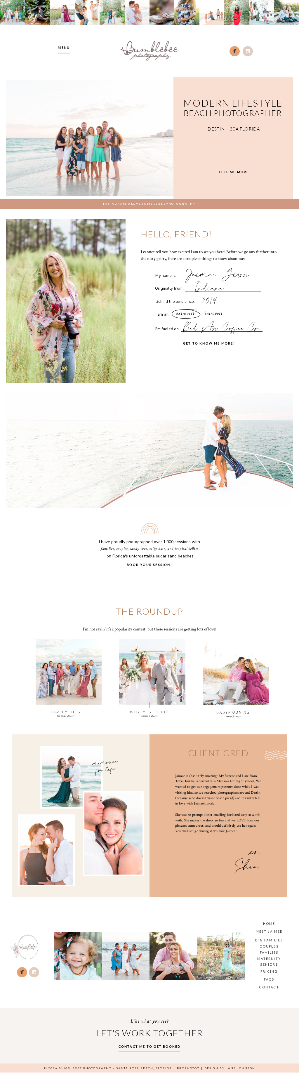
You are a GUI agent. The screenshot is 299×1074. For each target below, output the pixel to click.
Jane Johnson (240, 1068)
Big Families (269, 940)
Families (269, 952)
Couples (269, 946)
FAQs (269, 979)
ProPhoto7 (188, 1068)
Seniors (269, 964)
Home (269, 923)
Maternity (269, 958)
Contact (269, 987)
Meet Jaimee (269, 931)
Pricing (269, 971)
